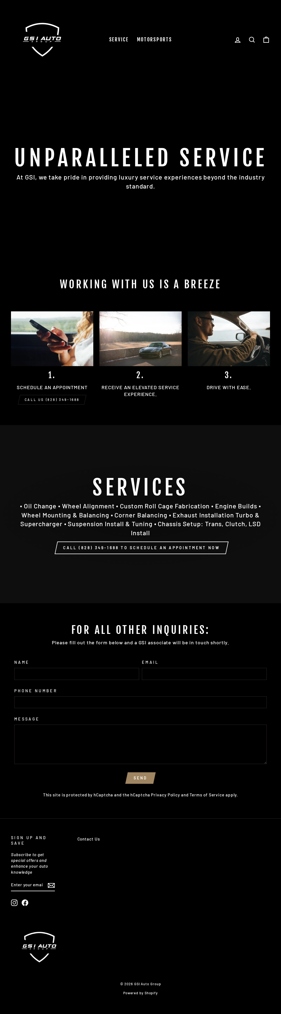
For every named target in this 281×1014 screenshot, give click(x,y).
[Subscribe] (51, 885)
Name (21, 662)
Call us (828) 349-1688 (52, 399)
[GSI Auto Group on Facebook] (25, 902)
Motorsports (154, 39)
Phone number (35, 690)
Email (150, 662)
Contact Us (88, 838)
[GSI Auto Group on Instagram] (14, 902)
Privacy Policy (165, 794)
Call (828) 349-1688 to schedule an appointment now (141, 547)
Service (119, 39)
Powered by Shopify (140, 993)
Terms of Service (207, 794)
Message (27, 719)
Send (141, 778)
